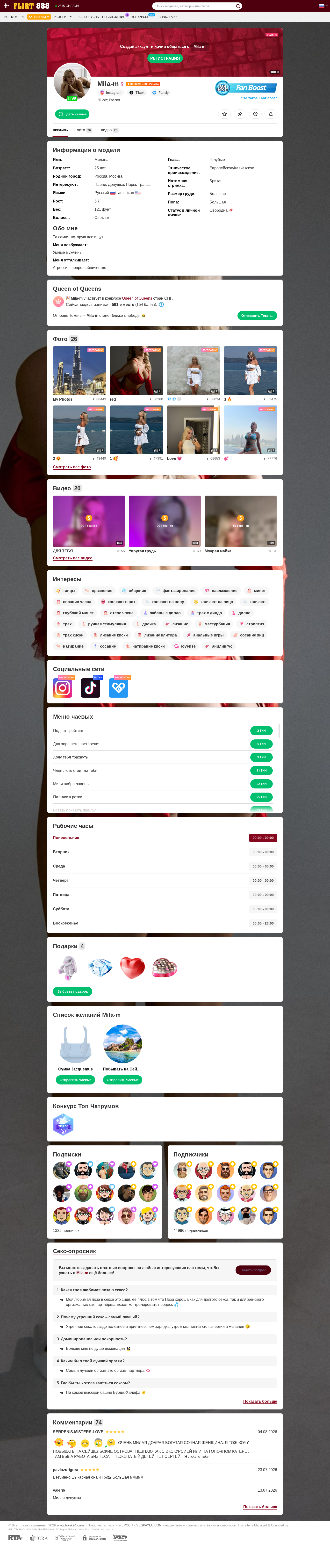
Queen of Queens (137, 298)
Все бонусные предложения (101, 17)
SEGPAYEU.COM (149, 1525)
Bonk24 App (168, 17)
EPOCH (127, 1525)
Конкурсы (139, 17)
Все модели (14, 17)
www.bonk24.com (70, 1525)
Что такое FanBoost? (259, 98)
